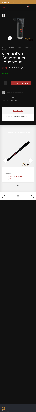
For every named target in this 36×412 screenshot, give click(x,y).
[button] (17, 185)
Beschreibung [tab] (18, 110)
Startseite (4, 47)
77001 (14, 98)
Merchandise (12, 47)
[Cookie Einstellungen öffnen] (3, 409)
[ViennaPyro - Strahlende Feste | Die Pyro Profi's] (3, 7)
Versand (24, 68)
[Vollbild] (10, 38)
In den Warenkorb (21, 83)
